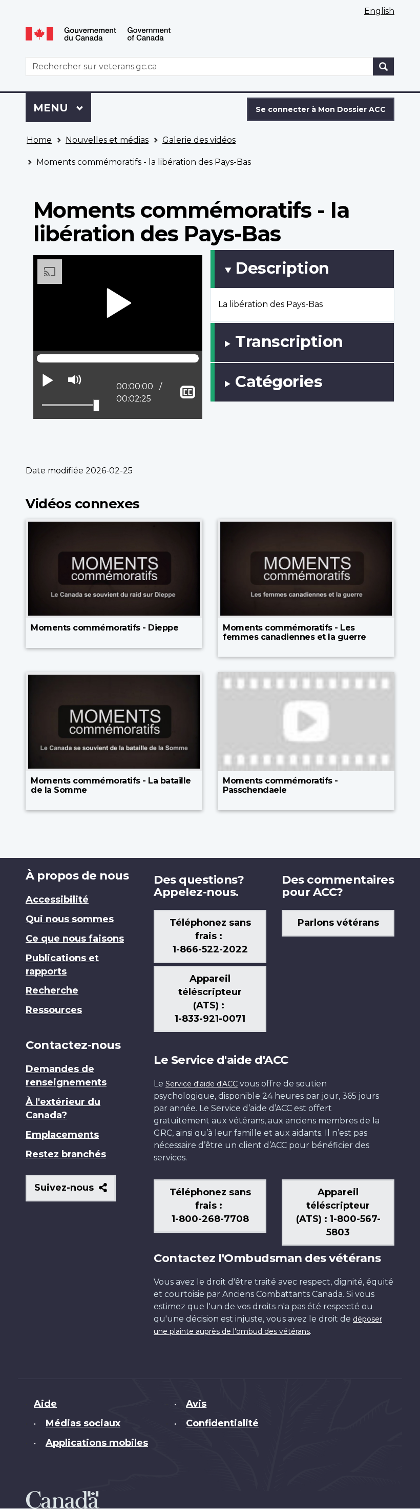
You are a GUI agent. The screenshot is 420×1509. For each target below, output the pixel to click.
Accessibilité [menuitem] (57, 899)
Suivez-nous (75, 1191)
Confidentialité (222, 1423)
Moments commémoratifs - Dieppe (104, 628)
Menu (62, 108)
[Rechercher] (383, 66)
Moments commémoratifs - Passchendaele (280, 785)
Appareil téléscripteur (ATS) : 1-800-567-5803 (338, 1212)
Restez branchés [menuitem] (66, 1154)
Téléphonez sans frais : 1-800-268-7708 (210, 1206)
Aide (45, 1403)
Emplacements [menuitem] (62, 1134)
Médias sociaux (83, 1423)
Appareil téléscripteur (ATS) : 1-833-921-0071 (210, 998)
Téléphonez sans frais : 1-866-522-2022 (210, 936)
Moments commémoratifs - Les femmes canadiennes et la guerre (294, 632)
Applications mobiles (97, 1442)
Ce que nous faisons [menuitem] (75, 938)
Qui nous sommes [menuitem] (70, 919)
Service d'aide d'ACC (201, 1083)
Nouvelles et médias (107, 140)
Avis (196, 1403)
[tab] (302, 269)
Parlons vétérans (338, 922)
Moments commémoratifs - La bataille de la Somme (111, 785)
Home (39, 140)
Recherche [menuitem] (52, 990)
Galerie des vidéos (199, 140)
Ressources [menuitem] (54, 1010)
